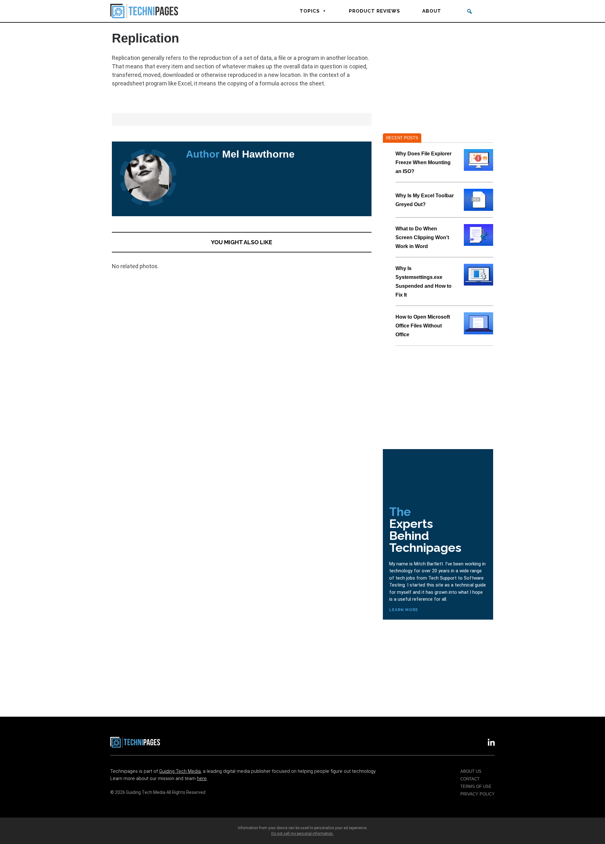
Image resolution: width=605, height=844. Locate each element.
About (431, 11)
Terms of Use (476, 786)
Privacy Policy (477, 794)
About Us (470, 771)
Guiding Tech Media (180, 771)
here (202, 778)
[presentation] (478, 160)
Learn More (403, 610)
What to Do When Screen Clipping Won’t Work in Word (422, 237)
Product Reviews (374, 11)
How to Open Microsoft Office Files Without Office (422, 325)
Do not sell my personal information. (302, 833)
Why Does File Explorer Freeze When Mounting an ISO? (423, 162)
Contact (470, 779)
